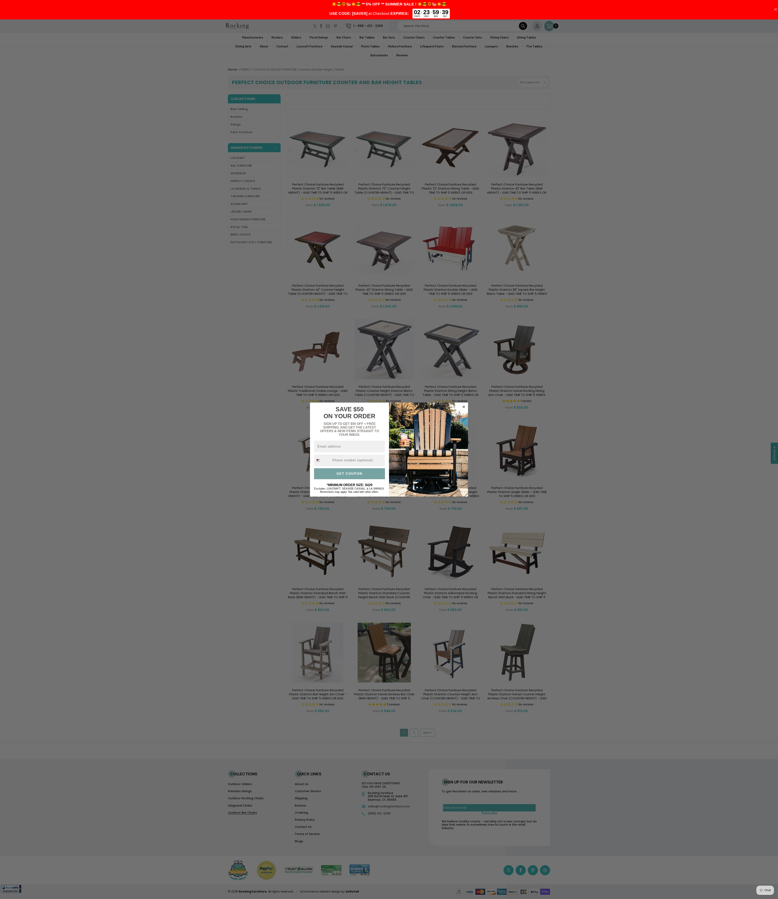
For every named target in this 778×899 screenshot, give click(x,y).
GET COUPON (349, 473)
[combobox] (322, 460)
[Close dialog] (464, 407)
